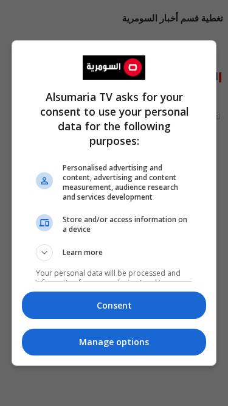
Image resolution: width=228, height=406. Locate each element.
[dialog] (114, 203)
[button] (114, 252)
